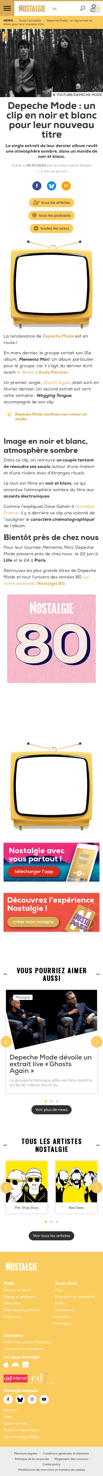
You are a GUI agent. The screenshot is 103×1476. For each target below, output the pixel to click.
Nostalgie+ (63, 1323)
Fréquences (13, 1317)
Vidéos (60, 1303)
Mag (58, 1290)
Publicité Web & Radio (21, 1430)
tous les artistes (55, 202)
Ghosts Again (56, 382)
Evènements (65, 1310)
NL (54, 9)
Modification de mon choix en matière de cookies (51, 1470)
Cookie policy (51, 1464)
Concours (62, 1317)
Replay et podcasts (19, 1297)
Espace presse (15, 1423)
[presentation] (6, 1042)
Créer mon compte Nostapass (28, 1342)
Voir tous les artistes (51, 1235)
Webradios (12, 1303)
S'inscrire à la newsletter (75, 1297)
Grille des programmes (22, 1310)
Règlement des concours (71, 1459)
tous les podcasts (54, 215)
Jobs (8, 1417)
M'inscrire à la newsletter (24, 1349)
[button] (46, 1101)
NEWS (8, 20)
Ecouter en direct (17, 1290)
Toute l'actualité (30, 20)
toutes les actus (54, 228)
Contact (10, 1410)
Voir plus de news (51, 1109)
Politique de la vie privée (32, 1459)
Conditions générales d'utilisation (66, 1453)
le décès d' (42, 372)
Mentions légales (25, 1453)
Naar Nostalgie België (21, 1437)
